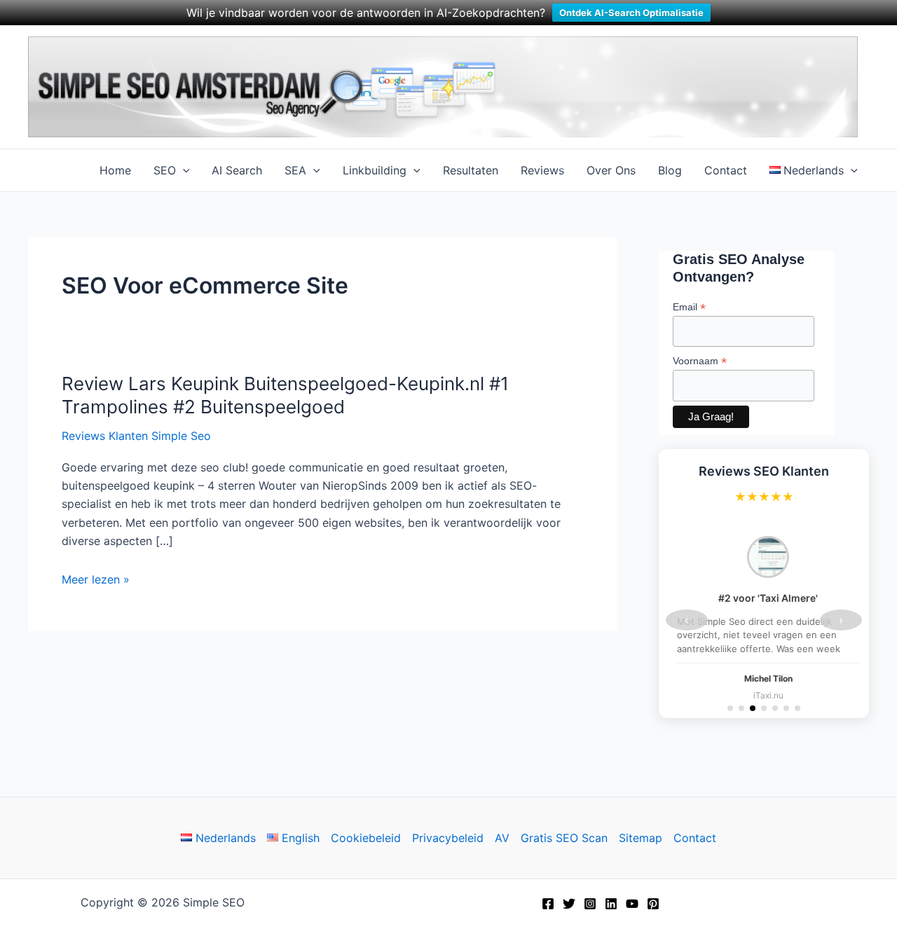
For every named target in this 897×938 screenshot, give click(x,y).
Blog (670, 170)
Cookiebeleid (366, 838)
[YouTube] (632, 903)
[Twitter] (569, 903)
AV (502, 838)
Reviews (542, 170)
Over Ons (611, 170)
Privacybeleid (448, 838)
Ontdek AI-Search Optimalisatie (631, 12)
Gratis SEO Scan (564, 838)
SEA (295, 170)
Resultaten (470, 170)
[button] (183, 170)
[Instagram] (590, 903)
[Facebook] (548, 903)
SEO (164, 170)
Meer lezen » (96, 580)
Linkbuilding (374, 170)
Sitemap (640, 838)
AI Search (237, 170)
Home (115, 170)
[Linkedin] (611, 903)
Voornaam (700, 361)
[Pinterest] (653, 903)
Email (689, 307)
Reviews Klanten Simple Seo (136, 436)
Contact (725, 170)
